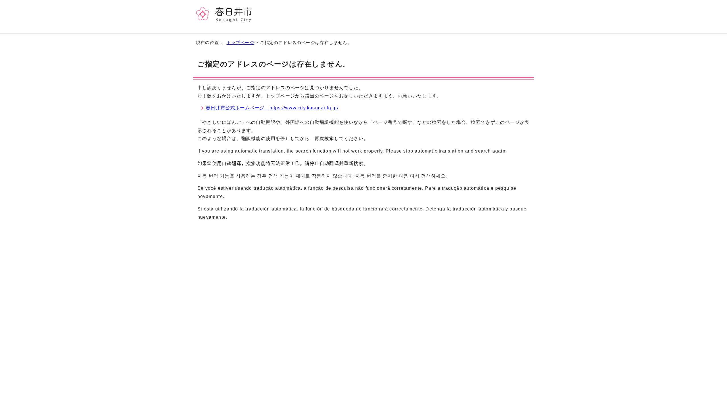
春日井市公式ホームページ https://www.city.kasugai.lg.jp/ (272, 107)
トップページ (240, 42)
